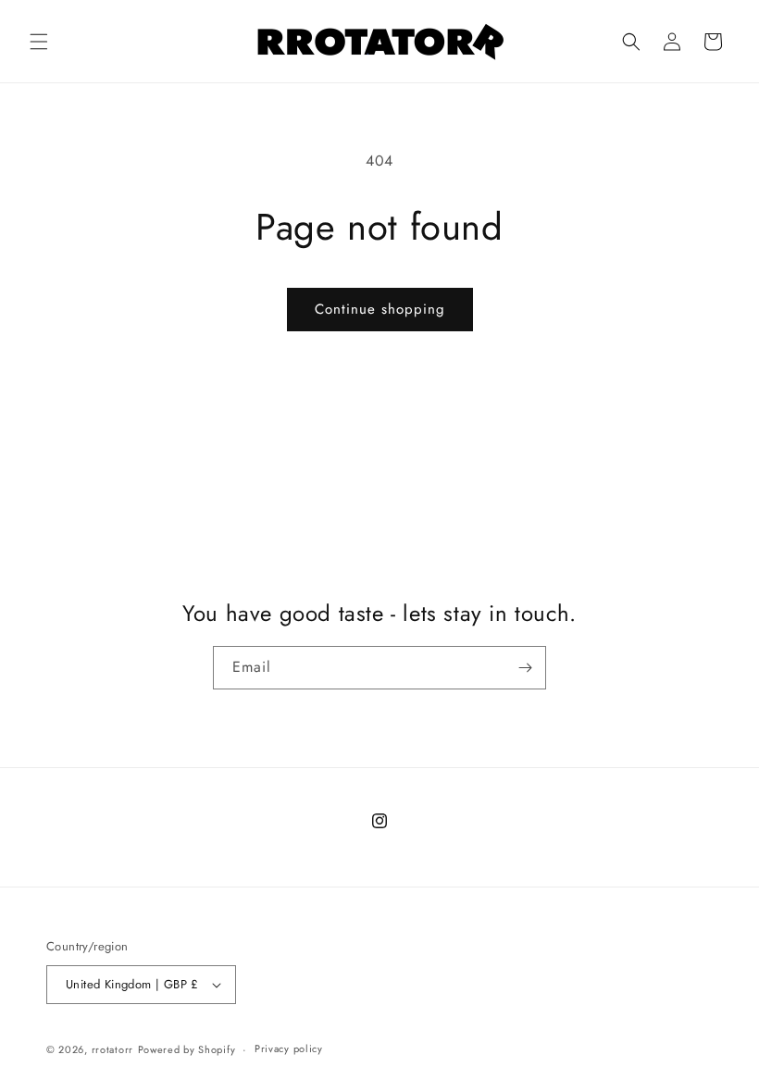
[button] (39, 41)
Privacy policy (289, 1048)
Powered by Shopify (187, 1049)
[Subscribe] (524, 667)
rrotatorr (112, 1049)
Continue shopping (380, 309)
